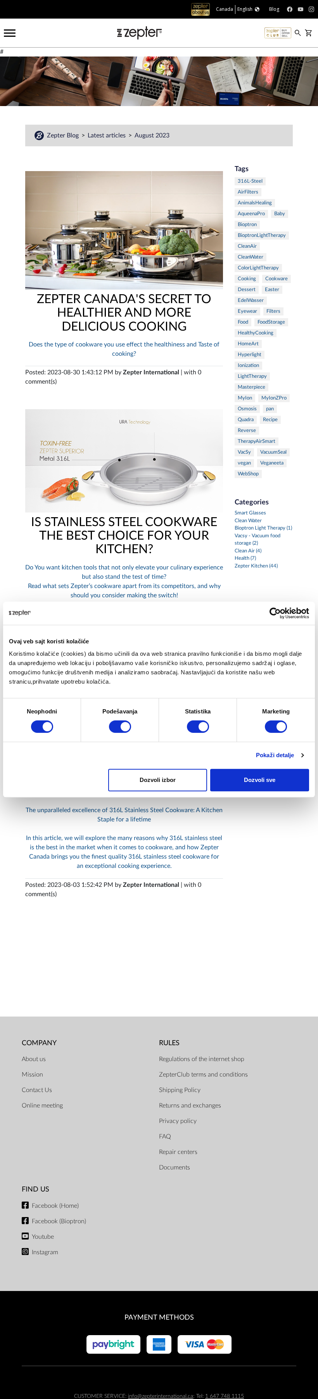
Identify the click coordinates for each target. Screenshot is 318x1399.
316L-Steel (250, 181)
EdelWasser (251, 300)
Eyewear (247, 311)
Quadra (246, 419)
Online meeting (42, 1105)
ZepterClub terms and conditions (203, 1075)
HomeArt (248, 343)
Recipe (270, 419)
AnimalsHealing (255, 203)
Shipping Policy (179, 1090)
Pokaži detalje (275, 755)
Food (243, 322)
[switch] (120, 726)
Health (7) (245, 558)
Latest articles (107, 135)
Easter (272, 289)
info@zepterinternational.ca (160, 1396)
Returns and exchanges (190, 1105)
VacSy (244, 452)
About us (34, 1059)
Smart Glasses (250, 513)
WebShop (248, 474)
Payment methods (159, 1317)
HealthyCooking (255, 333)
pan (270, 408)
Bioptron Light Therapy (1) (263, 528)
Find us (35, 1189)
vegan (244, 463)
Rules (169, 1043)
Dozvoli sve (259, 780)
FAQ (165, 1136)
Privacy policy (178, 1121)
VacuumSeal (273, 452)
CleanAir (247, 246)
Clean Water (248, 520)
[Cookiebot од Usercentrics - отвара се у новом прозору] (275, 613)
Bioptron (247, 224)
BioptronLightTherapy (262, 235)
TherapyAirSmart (256, 441)
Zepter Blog (63, 135)
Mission (32, 1075)
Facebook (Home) (55, 1206)
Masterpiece (251, 387)
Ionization (248, 365)
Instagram (45, 1252)
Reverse (247, 430)
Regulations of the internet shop (201, 1059)
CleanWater (250, 257)
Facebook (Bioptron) (59, 1221)
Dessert (247, 289)
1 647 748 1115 (224, 1396)
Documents (174, 1167)
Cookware (276, 278)
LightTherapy (252, 376)
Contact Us (37, 1090)
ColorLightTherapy (258, 268)
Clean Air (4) (248, 551)
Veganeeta (271, 463)
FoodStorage (271, 322)
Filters (273, 311)
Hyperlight (249, 354)
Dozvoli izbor (158, 780)
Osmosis (247, 408)
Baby (279, 213)
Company (39, 1043)
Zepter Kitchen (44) (256, 566)
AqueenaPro (251, 213)
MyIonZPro (274, 398)
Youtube (43, 1237)
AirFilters (248, 192)
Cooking (247, 278)
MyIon (245, 398)
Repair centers (178, 1152)
